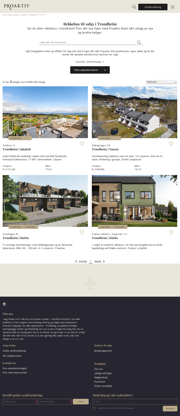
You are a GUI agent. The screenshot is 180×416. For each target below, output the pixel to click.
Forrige (82, 261)
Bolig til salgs (13, 14)
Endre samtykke (103, 385)
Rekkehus (43, 14)
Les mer (130, 408)
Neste (98, 261)
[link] (133, 7)
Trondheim (33, 14)
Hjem (5, 14)
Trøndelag (23, 14)
